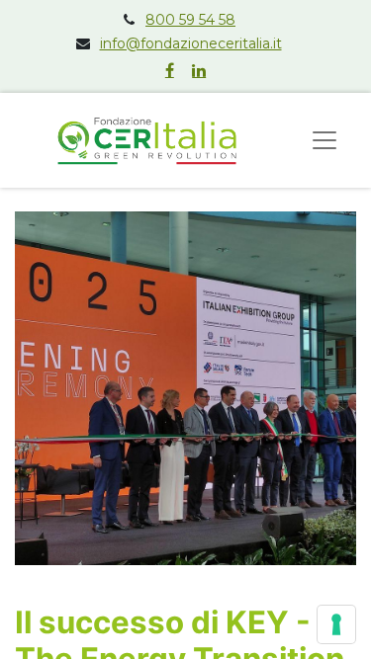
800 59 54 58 (190, 20)
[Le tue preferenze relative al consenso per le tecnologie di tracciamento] (336, 624)
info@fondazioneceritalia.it (191, 43)
